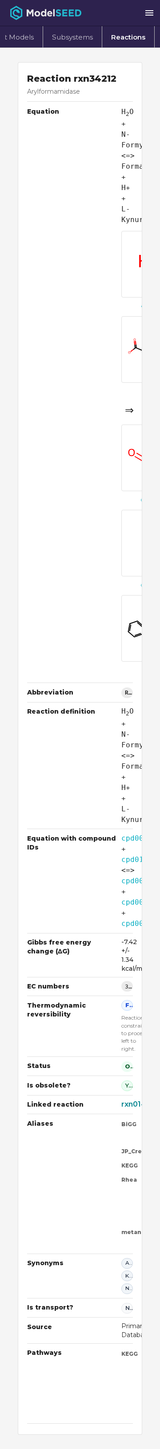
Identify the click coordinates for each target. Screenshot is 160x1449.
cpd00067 (139, 902)
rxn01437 (138, 1104)
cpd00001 (139, 838)
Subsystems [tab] (72, 37)
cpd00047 (139, 881)
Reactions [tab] (128, 37)
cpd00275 (139, 923)
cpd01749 (139, 859)
